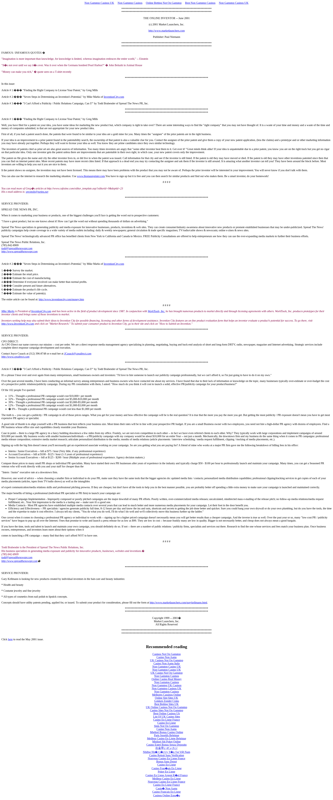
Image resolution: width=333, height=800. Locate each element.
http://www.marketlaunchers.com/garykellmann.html (178, 602)
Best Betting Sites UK (166, 704)
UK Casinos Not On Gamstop (166, 660)
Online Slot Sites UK (166, 697)
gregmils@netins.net (37, 191)
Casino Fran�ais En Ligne (167, 768)
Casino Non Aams (166, 657)
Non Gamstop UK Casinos (166, 685)
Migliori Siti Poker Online (166, 741)
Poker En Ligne (166, 771)
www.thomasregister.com (91, 176)
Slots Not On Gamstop (166, 725)
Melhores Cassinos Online (166, 694)
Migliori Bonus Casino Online (166, 732)
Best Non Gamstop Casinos (200, 2)
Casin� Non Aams (166, 788)
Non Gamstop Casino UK (166, 666)
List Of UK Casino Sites (166, 716)
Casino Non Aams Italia (166, 663)
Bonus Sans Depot (166, 761)
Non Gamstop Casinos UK (99, 2)
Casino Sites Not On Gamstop (166, 710)
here (10, 639)
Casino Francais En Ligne (166, 791)
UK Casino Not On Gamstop (167, 672)
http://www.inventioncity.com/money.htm (61, 299)
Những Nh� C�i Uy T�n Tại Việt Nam (166, 752)
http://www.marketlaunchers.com (166, 30)
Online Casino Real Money (167, 679)
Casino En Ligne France (166, 719)
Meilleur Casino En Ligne (166, 778)
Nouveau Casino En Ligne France (166, 758)
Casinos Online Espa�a (166, 795)
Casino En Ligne (166, 722)
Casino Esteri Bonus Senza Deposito (166, 744)
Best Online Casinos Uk (166, 713)
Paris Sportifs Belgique (166, 735)
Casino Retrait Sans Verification (166, 755)
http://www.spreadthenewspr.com (19, 561)
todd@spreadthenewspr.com (16, 557)
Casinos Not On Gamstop (166, 654)
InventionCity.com (114, 96)
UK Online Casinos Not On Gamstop (166, 707)
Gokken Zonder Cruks (166, 700)
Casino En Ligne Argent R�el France (167, 775)
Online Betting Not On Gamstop (164, 2)
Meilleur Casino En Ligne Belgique (166, 738)
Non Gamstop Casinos (130, 2)
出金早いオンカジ (166, 748)
